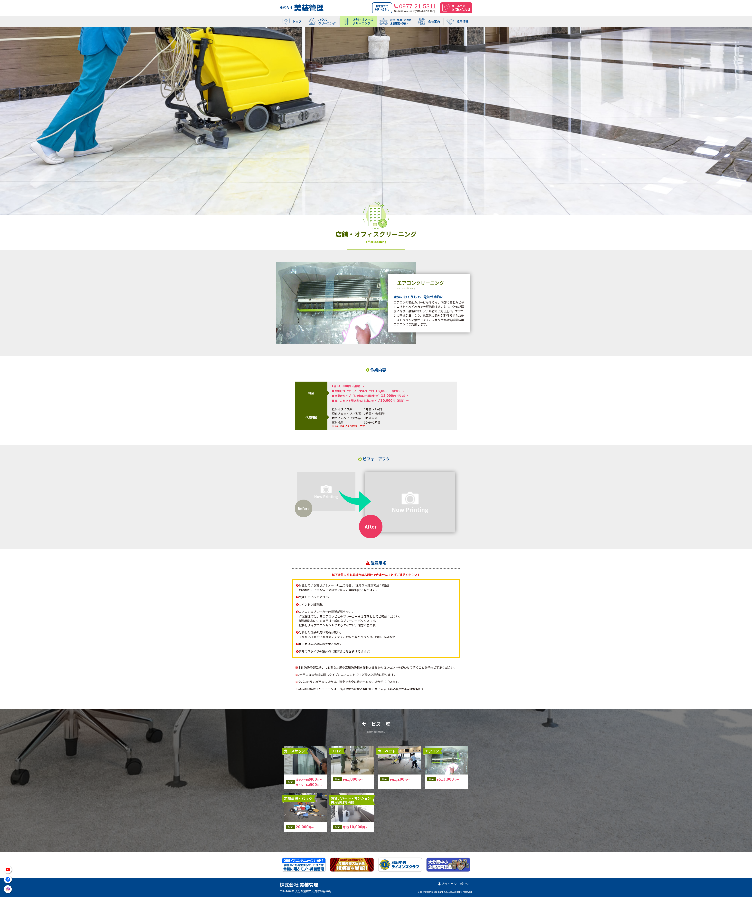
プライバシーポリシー (456, 883)
